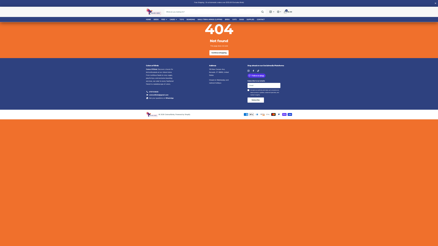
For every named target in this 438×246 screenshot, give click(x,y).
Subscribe (256, 100)
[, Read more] (271, 11)
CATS (234, 19)
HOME (148, 19)
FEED (163, 19)
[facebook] (253, 71)
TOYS (182, 19)
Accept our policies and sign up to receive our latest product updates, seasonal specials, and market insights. (264, 92)
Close (435, 3)
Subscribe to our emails (256, 81)
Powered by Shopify (182, 114)
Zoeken (262, 11)
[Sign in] (279, 11)
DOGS (241, 19)
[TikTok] (258, 71)
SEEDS (156, 19)
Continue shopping (219, 53)
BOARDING (191, 19)
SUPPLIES (250, 19)
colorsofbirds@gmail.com (158, 95)
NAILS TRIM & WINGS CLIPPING (210, 19)
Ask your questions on (161, 98)
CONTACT (261, 19)
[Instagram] (248, 71)
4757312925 (153, 92)
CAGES (172, 19)
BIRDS (227, 19)
